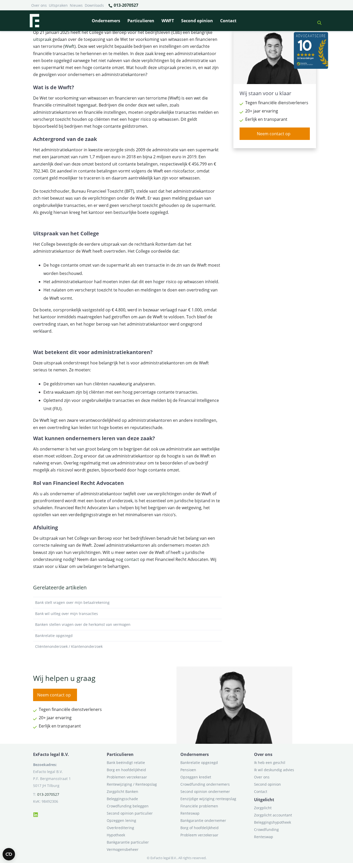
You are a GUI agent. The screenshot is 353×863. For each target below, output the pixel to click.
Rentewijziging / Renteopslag (132, 784)
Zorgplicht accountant (273, 815)
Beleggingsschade (122, 798)
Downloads (94, 5)
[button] (317, 20)
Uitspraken (58, 5)
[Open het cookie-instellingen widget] (9, 854)
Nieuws (76, 5)
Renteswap (189, 813)
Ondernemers (106, 21)
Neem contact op (273, 134)
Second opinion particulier (130, 813)
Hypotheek (116, 834)
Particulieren (140, 21)
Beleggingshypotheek (272, 822)
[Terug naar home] (34, 20)
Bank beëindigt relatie (126, 762)
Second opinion (197, 21)
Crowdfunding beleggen (128, 806)
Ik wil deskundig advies (274, 769)
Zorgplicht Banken (122, 791)
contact (131, 559)
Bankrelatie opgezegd (54, 635)
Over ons (39, 5)
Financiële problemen (199, 806)
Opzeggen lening (121, 820)
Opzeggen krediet (195, 777)
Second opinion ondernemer (205, 791)
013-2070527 (125, 5)
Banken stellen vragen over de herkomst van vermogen (83, 624)
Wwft (69, 46)
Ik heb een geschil (269, 762)
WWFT (168, 21)
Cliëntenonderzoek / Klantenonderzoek (69, 646)
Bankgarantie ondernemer (203, 820)
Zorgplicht (263, 807)
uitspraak (42, 39)
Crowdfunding (266, 829)
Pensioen (188, 769)
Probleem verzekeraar (199, 834)
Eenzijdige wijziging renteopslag (208, 798)
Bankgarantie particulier (128, 842)
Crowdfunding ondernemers (205, 784)
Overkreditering (120, 827)
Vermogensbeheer (123, 849)
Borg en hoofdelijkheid (126, 769)
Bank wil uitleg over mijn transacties (66, 613)
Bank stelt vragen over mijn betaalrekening (72, 602)
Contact (228, 21)
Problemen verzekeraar (127, 777)
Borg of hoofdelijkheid (199, 827)
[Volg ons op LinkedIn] (35, 814)
